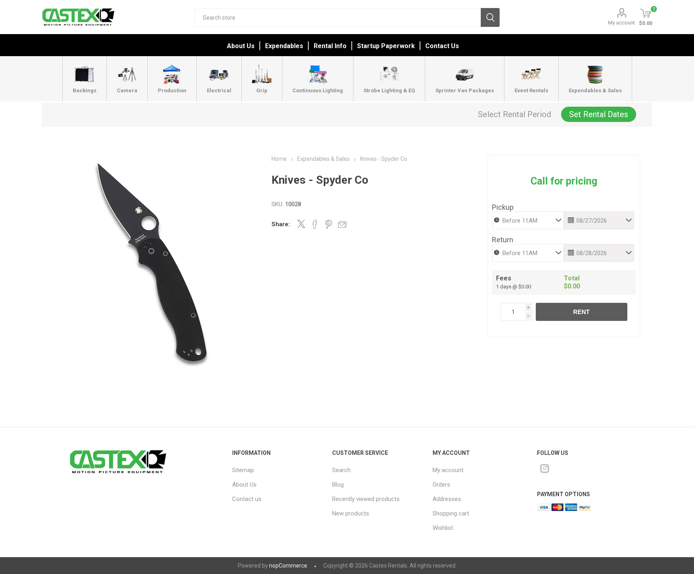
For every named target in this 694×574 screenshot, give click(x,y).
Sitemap (243, 470)
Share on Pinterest (329, 224)
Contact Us (442, 46)
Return (502, 239)
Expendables (284, 46)
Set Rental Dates (598, 114)
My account (621, 23)
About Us (241, 46)
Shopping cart (451, 513)
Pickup (503, 207)
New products (350, 513)
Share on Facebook (314, 224)
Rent (581, 311)
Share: (280, 224)
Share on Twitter (301, 224)
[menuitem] (276, 470)
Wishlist (443, 527)
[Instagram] (544, 468)
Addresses (447, 499)
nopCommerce (288, 565)
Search (490, 17)
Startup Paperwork (386, 46)
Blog (338, 484)
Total (572, 278)
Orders (441, 484)
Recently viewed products (366, 499)
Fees (503, 278)
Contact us (246, 499)
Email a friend (342, 224)
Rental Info (330, 46)
